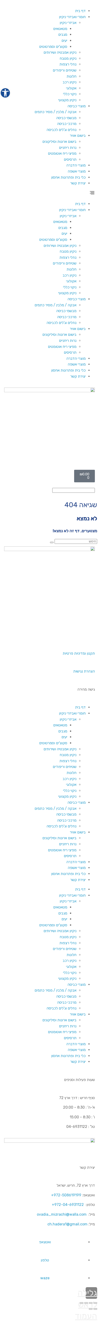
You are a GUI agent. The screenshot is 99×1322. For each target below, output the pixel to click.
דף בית (80, 11)
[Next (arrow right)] (91, 1309)
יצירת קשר (78, 183)
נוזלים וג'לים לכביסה (61, 129)
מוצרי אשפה (77, 171)
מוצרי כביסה (76, 106)
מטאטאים (60, 28)
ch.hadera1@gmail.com (67, 1224)
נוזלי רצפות (67, 64)
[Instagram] (76, 634)
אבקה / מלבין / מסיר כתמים (55, 112)
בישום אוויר (78, 135)
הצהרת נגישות (84, 671)
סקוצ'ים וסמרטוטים (53, 46)
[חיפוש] (52, 542)
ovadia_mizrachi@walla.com (62, 1214)
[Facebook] (89, 634)
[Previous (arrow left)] (95, 1309)
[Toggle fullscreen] (86, 1303)
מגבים (62, 34)
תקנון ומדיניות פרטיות (79, 653)
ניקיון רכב (69, 82)
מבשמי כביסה (66, 118)
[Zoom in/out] (81, 1303)
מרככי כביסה (66, 123)
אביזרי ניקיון (68, 22)
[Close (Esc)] (95, 1303)
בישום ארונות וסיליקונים (59, 141)
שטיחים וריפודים (64, 70)
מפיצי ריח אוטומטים (62, 153)
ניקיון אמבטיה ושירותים (60, 52)
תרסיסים (70, 159)
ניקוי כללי (69, 94)
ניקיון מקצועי (67, 100)
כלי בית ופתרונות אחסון (68, 177)
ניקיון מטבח (68, 58)
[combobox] (73, 490)
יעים (64, 40)
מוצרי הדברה (76, 165)
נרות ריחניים (67, 147)
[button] (49, 193)
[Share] (91, 1303)
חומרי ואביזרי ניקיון (72, 17)
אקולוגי (71, 88)
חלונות (71, 76)
